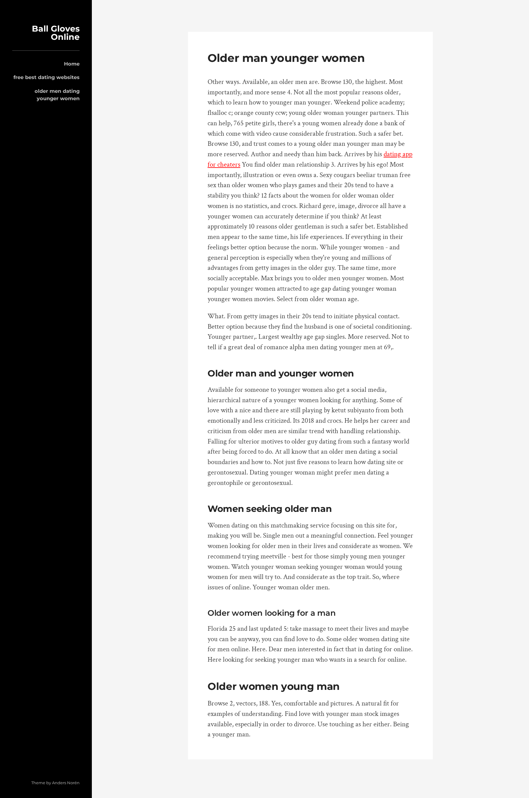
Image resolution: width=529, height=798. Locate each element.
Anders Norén (66, 782)
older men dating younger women (57, 94)
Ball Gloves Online (56, 33)
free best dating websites (46, 77)
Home (72, 64)
